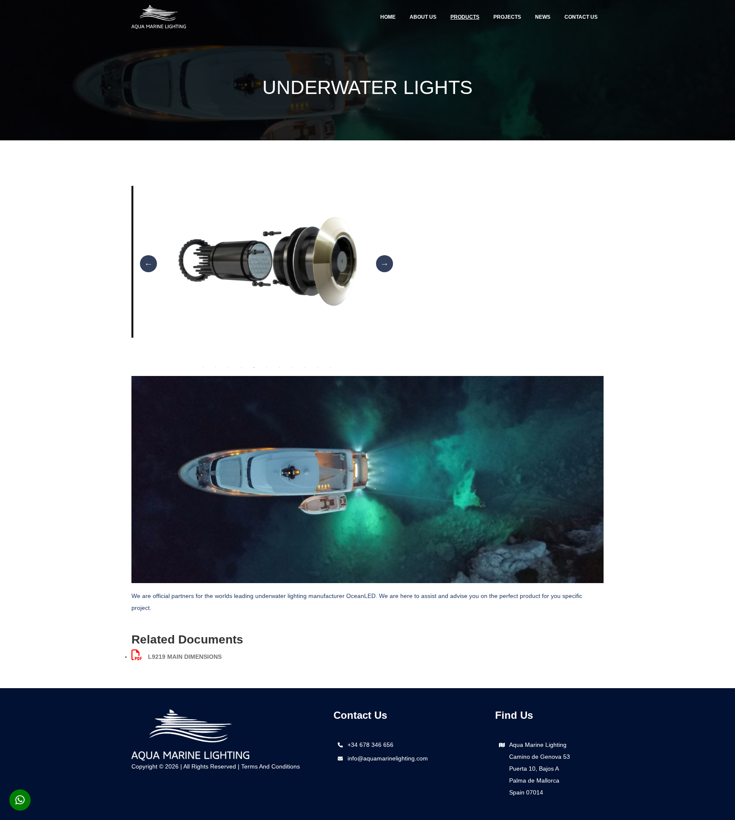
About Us (423, 17)
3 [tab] (228, 367)
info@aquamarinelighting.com (388, 758)
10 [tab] (317, 367)
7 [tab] (279, 367)
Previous (148, 263)
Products (464, 17)
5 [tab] (254, 367)
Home (388, 17)
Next (384, 263)
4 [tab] (241, 367)
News (542, 17)
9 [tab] (305, 367)
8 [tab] (292, 367)
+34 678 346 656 (370, 744)
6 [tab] (266, 367)
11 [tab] (330, 367)
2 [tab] (215, 367)
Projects (507, 17)
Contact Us (581, 17)
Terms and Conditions (270, 766)
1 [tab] (203, 367)
